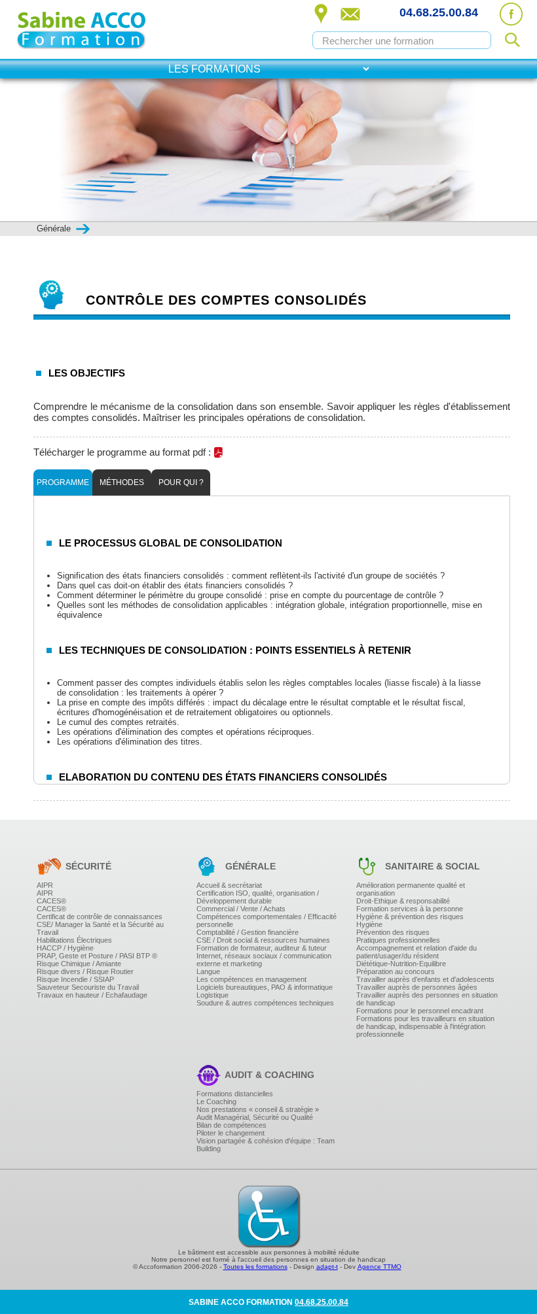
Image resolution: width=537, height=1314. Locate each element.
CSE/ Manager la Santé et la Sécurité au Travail (100, 928)
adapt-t (327, 1266)
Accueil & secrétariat (229, 885)
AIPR (45, 885)
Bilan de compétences (231, 1125)
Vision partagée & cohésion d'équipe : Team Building (265, 1145)
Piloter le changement (230, 1133)
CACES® (51, 901)
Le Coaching (216, 1101)
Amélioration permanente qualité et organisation (410, 889)
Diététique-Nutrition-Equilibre (401, 964)
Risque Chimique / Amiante (79, 964)
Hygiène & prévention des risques (410, 916)
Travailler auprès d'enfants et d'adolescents (425, 979)
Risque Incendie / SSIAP (75, 979)
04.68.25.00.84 (438, 12)
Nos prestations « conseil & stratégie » (257, 1109)
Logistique (212, 995)
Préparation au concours (395, 971)
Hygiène (369, 924)
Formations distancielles (234, 1094)
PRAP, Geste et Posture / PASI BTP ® (97, 956)
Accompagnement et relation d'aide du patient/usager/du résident (416, 952)
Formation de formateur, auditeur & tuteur (261, 948)
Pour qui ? (181, 482)
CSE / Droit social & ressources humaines (263, 940)
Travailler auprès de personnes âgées (416, 987)
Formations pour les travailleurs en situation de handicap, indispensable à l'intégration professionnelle (425, 1026)
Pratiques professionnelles (398, 940)
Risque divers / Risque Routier (85, 971)
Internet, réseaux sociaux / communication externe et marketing (263, 960)
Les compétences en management (251, 979)
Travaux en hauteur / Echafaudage (92, 995)
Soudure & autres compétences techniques (265, 1003)
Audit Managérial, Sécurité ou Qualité (254, 1117)
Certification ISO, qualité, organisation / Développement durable (257, 897)
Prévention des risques (393, 932)
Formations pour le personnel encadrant (419, 1011)
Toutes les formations (255, 1266)
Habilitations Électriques (74, 940)
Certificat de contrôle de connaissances (99, 916)
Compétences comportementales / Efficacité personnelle (266, 920)
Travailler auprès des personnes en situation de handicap (427, 999)
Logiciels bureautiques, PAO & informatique (264, 987)
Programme (63, 482)
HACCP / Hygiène (65, 948)
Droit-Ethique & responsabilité (403, 901)
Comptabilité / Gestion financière (247, 932)
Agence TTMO (379, 1266)
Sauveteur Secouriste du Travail (88, 987)
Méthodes (122, 482)
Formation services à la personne (409, 909)
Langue (208, 971)
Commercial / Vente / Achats (241, 909)
